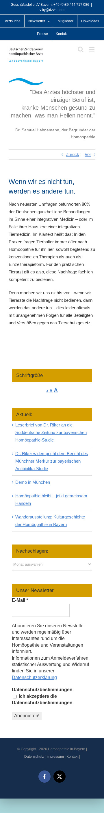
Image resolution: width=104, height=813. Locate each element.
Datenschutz (34, 757)
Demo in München (32, 482)
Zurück (72, 154)
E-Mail (20, 600)
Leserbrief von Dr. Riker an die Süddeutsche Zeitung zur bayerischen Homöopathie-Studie (51, 432)
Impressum (55, 757)
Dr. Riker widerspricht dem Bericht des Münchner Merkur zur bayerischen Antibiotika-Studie (51, 461)
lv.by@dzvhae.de (52, 10)
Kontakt (72, 757)
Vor (88, 154)
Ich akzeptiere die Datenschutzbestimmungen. (43, 699)
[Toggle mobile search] (80, 49)
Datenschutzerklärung (34, 677)
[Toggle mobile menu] (92, 49)
